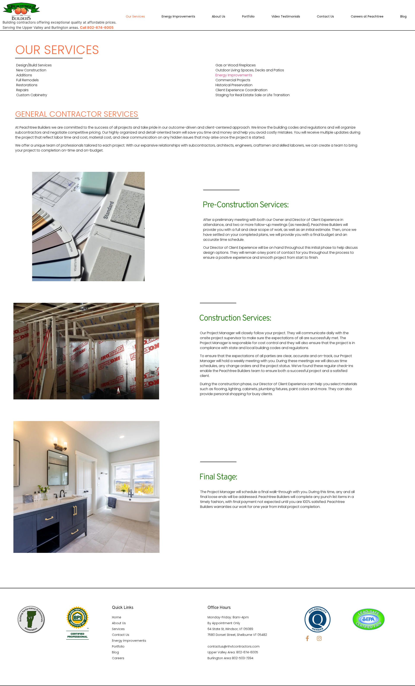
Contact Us (325, 16)
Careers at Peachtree (367, 16)
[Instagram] (319, 638)
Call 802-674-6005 (96, 27)
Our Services (135, 16)
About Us (218, 16)
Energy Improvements (178, 16)
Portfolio (248, 16)
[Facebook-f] (307, 638)
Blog (403, 16)
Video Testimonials (285, 16)
